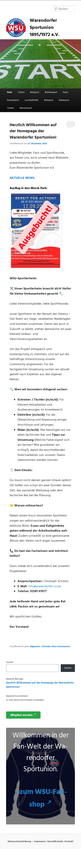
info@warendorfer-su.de (44, 586)
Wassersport (25, 108)
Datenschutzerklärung (19, 841)
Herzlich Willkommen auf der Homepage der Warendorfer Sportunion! (33, 131)
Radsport (48, 100)
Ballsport (34, 92)
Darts (65, 92)
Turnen (10, 108)
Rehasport (64, 100)
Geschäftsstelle (55, 841)
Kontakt (69, 841)
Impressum (39, 841)
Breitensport (51, 92)
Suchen (9, 662)
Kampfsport (13, 100)
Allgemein (35, 647)
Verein (21, 92)
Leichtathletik (31, 100)
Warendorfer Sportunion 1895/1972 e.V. (44, 28)
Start (9, 92)
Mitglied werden (23, 715)
